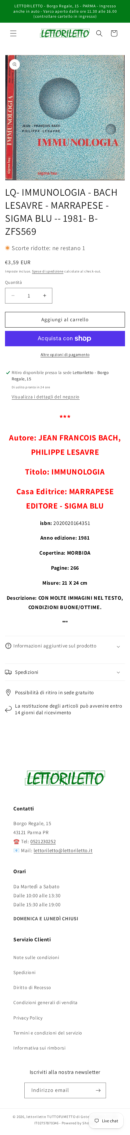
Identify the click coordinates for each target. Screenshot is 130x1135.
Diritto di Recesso (32, 987)
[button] (13, 33)
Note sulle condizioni (36, 957)
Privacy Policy (27, 1018)
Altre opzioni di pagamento (65, 354)
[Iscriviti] (98, 1090)
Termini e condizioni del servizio (47, 1033)
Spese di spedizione (47, 271)
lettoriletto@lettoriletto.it (63, 850)
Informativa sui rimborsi (39, 1048)
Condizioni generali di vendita (45, 1002)
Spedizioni (24, 972)
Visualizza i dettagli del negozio (46, 397)
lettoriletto (36, 1116)
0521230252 (43, 841)
